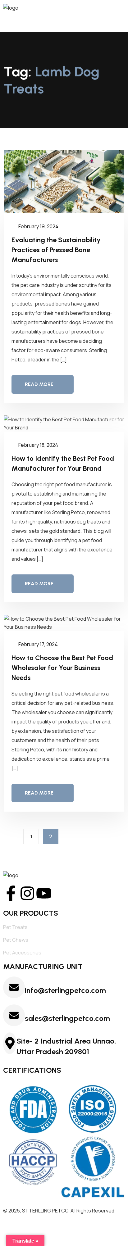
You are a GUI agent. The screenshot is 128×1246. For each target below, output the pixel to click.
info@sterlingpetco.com (65, 990)
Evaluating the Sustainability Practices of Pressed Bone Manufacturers (56, 250)
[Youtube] (44, 893)
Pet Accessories (22, 952)
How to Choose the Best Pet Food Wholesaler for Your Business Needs (62, 668)
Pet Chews (15, 939)
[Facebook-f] (11, 893)
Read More (39, 384)
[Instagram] (27, 893)
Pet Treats (15, 927)
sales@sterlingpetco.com (67, 1018)
